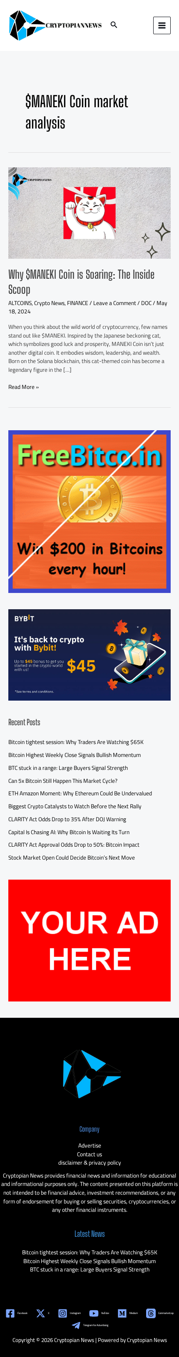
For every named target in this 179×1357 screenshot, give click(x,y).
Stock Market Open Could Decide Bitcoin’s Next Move (71, 857)
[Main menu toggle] (162, 26)
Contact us (89, 1154)
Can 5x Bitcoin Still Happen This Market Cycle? (62, 780)
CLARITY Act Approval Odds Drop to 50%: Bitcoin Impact (73, 844)
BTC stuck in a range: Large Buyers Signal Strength (68, 767)
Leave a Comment (114, 303)
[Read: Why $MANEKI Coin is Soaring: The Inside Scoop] (89, 212)
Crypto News (49, 303)
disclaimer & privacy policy (89, 1162)
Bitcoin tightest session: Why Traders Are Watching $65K (76, 742)
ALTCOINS (20, 303)
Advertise (89, 1145)
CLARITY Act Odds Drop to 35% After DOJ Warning (67, 819)
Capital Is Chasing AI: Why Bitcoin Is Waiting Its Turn (68, 832)
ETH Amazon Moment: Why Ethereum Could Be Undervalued (80, 793)
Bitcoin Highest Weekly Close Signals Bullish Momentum (74, 754)
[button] (114, 26)
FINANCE (77, 303)
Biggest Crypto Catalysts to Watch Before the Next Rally (75, 806)
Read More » (23, 387)
